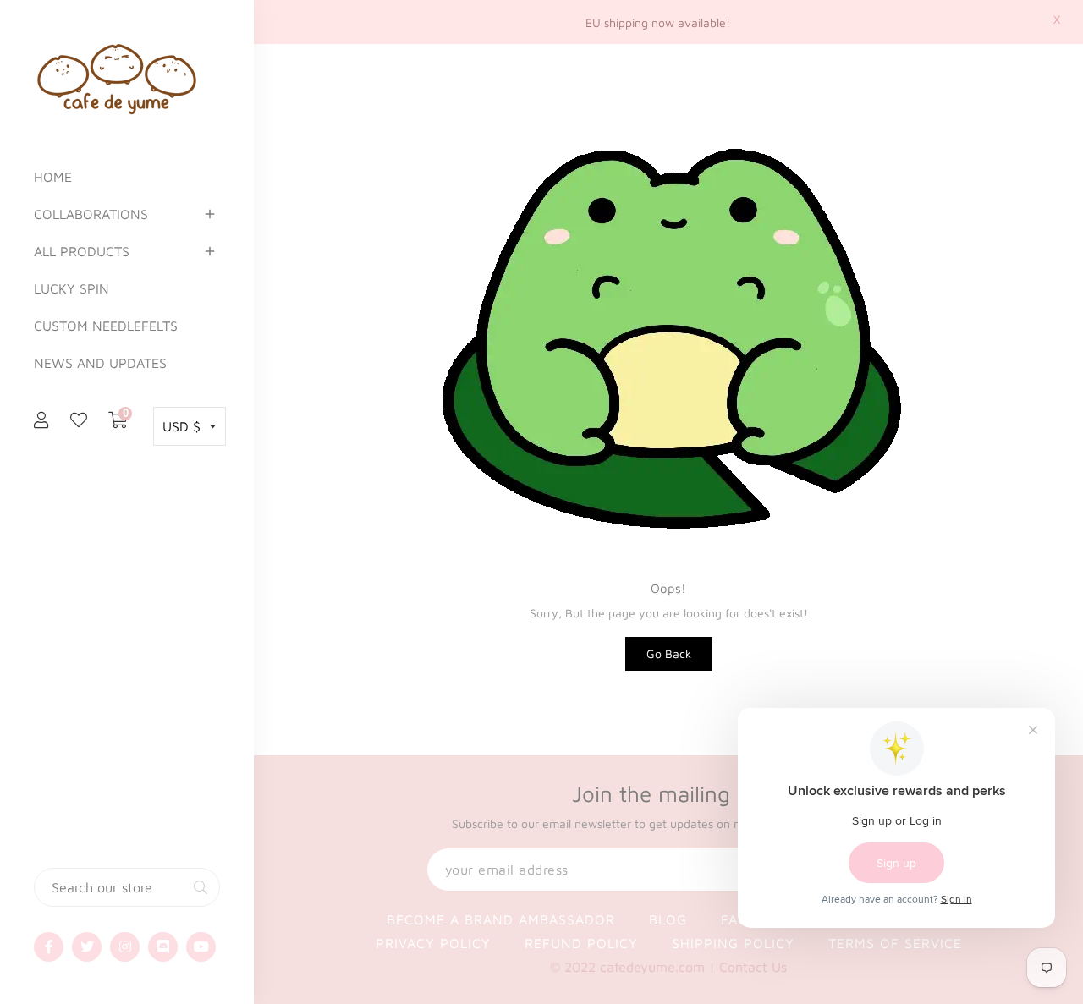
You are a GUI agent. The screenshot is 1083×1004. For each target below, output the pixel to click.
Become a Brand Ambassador (501, 919)
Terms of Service (895, 943)
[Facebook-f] (48, 947)
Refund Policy (581, 943)
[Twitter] (87, 947)
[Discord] (163, 947)
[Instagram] (125, 947)
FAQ (735, 919)
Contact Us (753, 966)
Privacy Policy (433, 943)
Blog (668, 919)
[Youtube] (201, 947)
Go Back (668, 653)
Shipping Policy (733, 943)
